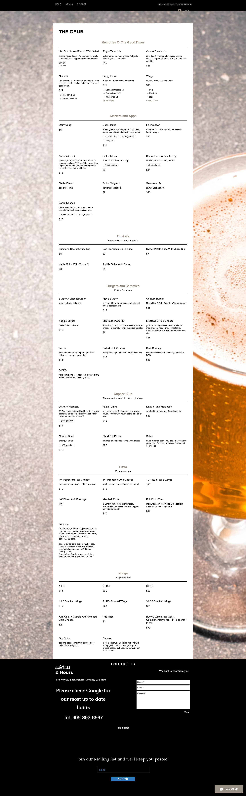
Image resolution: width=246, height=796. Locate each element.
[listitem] (67, 95)
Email (99, 764)
